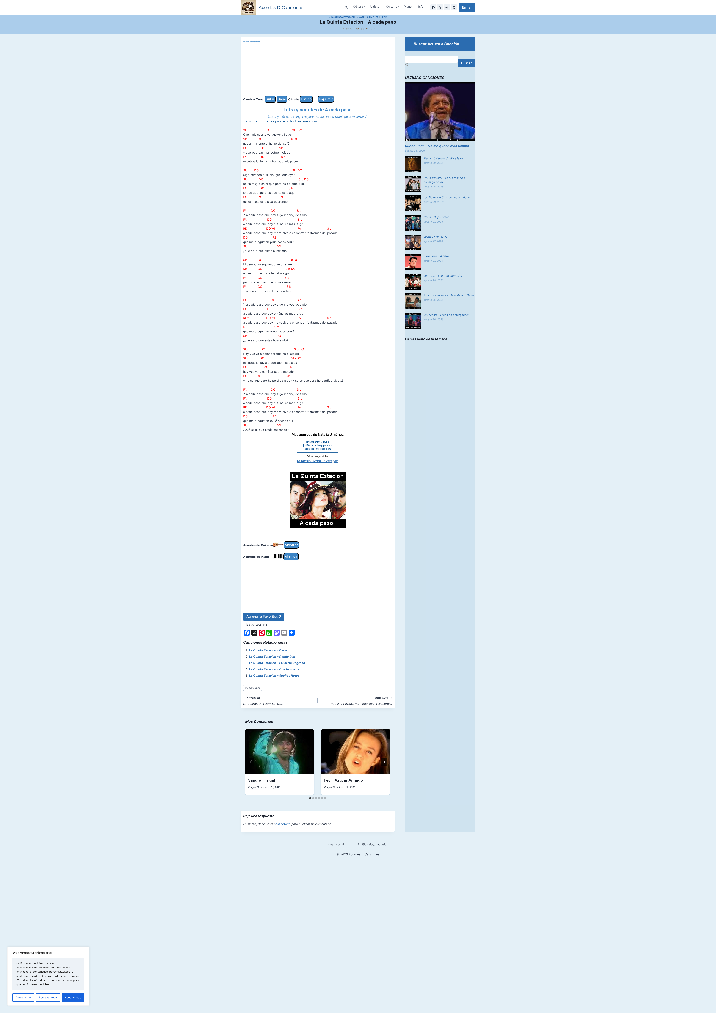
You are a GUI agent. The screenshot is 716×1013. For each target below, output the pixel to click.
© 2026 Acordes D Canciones (358, 854)
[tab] (310, 798)
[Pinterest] (454, 7)
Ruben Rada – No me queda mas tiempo (437, 146)
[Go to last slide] (251, 762)
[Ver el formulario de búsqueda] (346, 7)
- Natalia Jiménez (367, 17)
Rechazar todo (48, 997)
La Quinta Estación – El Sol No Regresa (277, 663)
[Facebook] (433, 7)
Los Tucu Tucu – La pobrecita (443, 275)
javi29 (349, 28)
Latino (306, 99)
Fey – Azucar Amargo (343, 780)
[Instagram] (447, 7)
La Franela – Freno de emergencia (446, 315)
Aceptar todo (73, 997)
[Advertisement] (317, 69)
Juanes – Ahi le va (435, 236)
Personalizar (23, 997)
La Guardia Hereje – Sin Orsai (263, 701)
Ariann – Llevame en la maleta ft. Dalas (449, 295)
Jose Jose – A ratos (436, 256)
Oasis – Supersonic (436, 217)
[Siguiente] (384, 762)
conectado (283, 824)
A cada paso (252, 687)
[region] (48, 976)
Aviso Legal (336, 844)
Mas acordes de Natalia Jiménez (318, 434)
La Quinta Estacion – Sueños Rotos (274, 675)
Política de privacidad (373, 844)
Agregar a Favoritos (263, 616)
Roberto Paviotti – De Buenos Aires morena (361, 701)
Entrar (467, 7)
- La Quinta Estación (342, 17)
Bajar (282, 99)
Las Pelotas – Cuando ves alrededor (447, 197)
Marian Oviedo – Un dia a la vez (444, 158)
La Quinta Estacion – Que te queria (274, 669)
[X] (440, 7)
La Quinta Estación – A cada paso (317, 461)
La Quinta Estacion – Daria (268, 650)
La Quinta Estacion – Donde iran (272, 656)
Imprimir (326, 99)
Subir (270, 99)
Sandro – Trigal (261, 780)
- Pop (384, 17)
